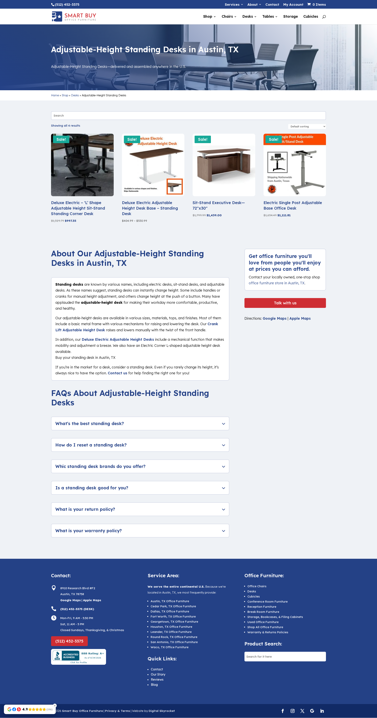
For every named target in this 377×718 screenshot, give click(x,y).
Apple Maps (300, 318)
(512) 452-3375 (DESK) (77, 609)
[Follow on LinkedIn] (322, 711)
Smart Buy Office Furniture (82, 711)
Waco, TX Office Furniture (169, 647)
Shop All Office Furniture (265, 627)
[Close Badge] (55, 706)
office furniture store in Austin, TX (277, 283)
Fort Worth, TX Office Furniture (173, 616)
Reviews (157, 679)
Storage (290, 17)
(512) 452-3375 (69, 641)
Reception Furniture (261, 606)
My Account (293, 4)
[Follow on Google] (312, 711)
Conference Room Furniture (267, 601)
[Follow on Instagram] (292, 711)
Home (55, 95)
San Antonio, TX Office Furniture (174, 642)
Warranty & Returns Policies (267, 632)
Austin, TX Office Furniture (170, 601)
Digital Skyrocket (162, 711)
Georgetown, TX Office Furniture (174, 621)
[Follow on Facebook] (283, 711)
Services (232, 4)
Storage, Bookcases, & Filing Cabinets (275, 617)
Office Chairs (256, 586)
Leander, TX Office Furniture (171, 632)
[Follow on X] (302, 711)
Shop (207, 17)
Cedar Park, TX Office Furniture (173, 606)
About (252, 4)
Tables (268, 17)
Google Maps (274, 318)
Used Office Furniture (263, 622)
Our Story (158, 674)
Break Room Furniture (263, 612)
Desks (247, 17)
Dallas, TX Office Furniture (170, 611)
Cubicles (310, 17)
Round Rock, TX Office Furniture (174, 637)
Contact (272, 4)
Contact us (117, 373)
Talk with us (285, 302)
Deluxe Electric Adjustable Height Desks (118, 339)
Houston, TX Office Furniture (171, 627)
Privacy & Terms (117, 711)
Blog (154, 685)
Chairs (227, 17)
